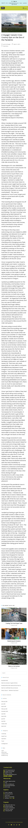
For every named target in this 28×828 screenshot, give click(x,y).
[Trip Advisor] (16, 1)
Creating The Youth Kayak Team (14, 623)
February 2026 (4, 701)
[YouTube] (14, 1)
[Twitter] (19, 824)
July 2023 (3, 718)
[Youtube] (11, 824)
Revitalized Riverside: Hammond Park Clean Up (11, 685)
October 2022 (4, 723)
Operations (5, 46)
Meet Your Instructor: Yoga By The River (9, 683)
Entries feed (3, 752)
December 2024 (4, 711)
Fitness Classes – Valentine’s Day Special (9, 690)
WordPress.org (4, 755)
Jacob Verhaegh (6, 44)
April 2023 (3, 721)
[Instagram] (13, 1)
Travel (2, 741)
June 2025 (3, 704)
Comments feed (4, 753)
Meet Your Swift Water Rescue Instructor (9, 688)
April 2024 (3, 713)
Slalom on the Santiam (14, 666)
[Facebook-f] (8, 824)
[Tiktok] (16, 824)
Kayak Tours (4, 736)
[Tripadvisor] (10, 798)
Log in (2, 750)
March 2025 (3, 706)
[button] (21, 8)
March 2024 (3, 716)
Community (3, 733)
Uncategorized (4, 743)
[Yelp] (11, 798)
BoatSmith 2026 (4, 680)
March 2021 (3, 726)
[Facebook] (11, 1)
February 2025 (4, 708)
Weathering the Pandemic (14, 641)
